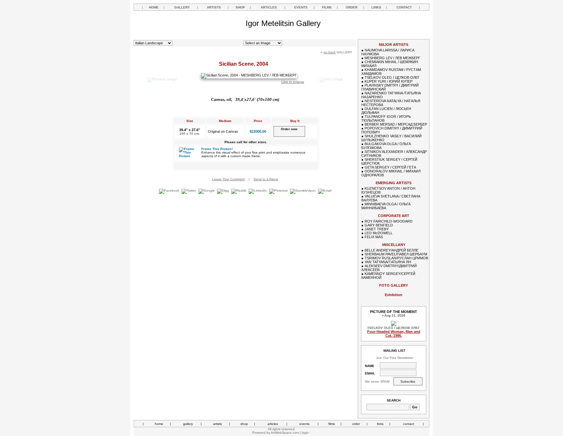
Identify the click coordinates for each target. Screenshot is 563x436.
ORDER (351, 7)
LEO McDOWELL (379, 233)
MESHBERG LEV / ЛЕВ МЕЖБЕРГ (392, 58)
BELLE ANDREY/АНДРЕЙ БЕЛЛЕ (391, 250)
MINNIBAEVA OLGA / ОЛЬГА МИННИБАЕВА (386, 206)
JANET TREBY (377, 229)
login (305, 432)
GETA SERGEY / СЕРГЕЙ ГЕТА (390, 167)
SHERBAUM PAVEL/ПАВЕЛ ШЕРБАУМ (396, 254)
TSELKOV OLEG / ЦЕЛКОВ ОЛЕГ (392, 77)
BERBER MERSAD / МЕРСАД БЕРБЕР (396, 124)
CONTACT (404, 7)
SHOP (240, 7)
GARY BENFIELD (379, 225)
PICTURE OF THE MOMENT (393, 312)
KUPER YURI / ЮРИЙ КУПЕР (388, 81)
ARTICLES (269, 7)
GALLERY (182, 7)
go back (330, 52)
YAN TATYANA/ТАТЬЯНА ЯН (388, 262)
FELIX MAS (374, 237)
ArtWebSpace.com (285, 432)
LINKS (376, 7)
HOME (154, 7)
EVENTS (301, 7)
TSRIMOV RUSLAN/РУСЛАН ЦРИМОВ (396, 258)
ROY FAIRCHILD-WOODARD (388, 221)
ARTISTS (214, 7)
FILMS (327, 7)
